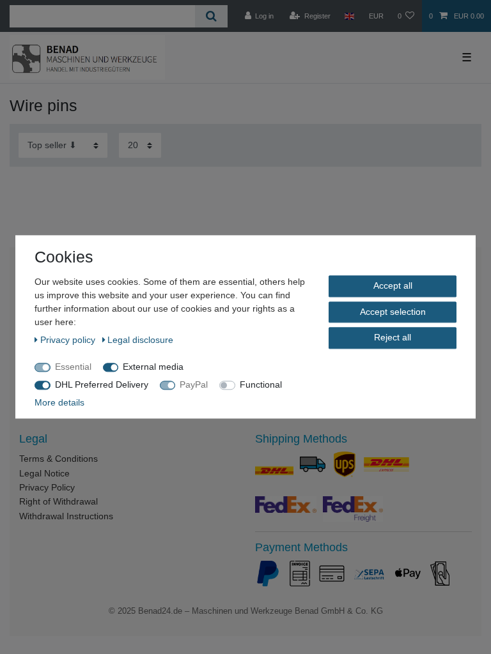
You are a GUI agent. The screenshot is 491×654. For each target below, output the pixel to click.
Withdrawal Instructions (66, 516)
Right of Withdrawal (58, 501)
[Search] (211, 16)
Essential (73, 366)
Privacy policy (69, 340)
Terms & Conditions (58, 458)
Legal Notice (44, 473)
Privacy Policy (47, 487)
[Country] (349, 16)
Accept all (392, 285)
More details (59, 402)
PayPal (194, 384)
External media (153, 366)
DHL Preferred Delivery (101, 384)
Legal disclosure (140, 340)
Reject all (392, 337)
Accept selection (393, 312)
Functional (261, 384)
